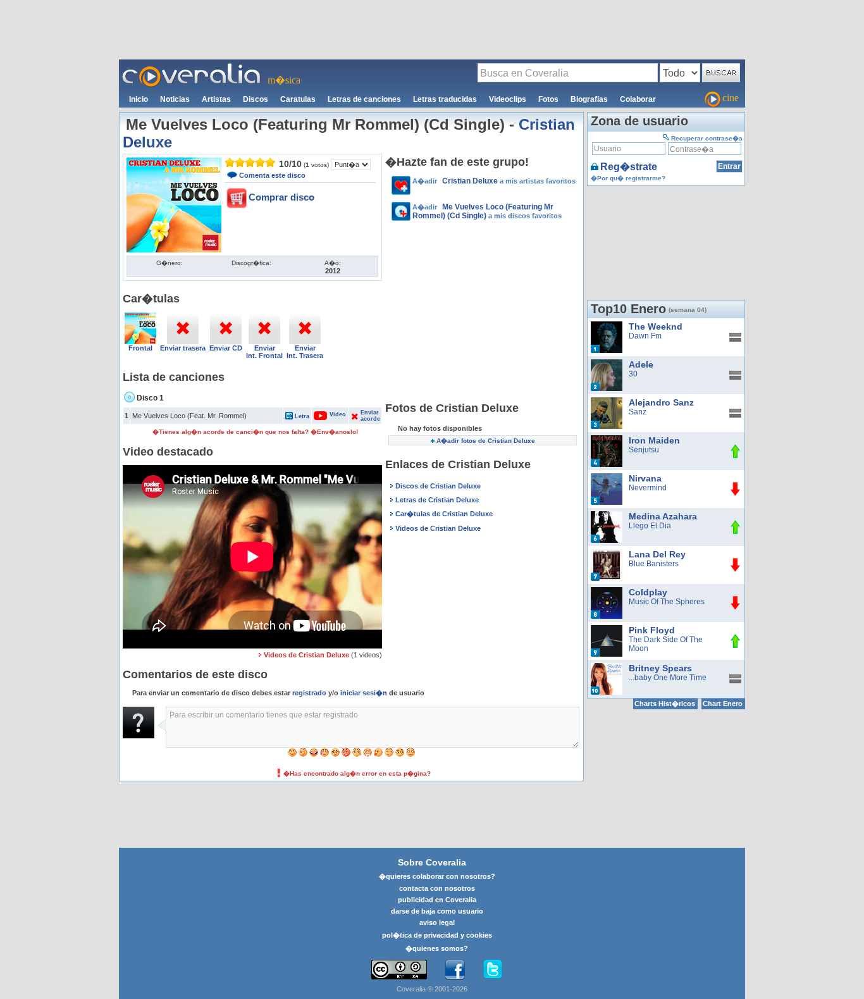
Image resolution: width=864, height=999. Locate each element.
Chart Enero (723, 703)
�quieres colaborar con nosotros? (437, 876)
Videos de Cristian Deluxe (306, 655)
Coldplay (648, 592)
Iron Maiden (654, 440)
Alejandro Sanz (661, 402)
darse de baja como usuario (437, 911)
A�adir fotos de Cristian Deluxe (485, 440)
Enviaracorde (370, 415)
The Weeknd (655, 326)
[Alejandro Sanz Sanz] (606, 401)
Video (331, 414)
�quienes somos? (436, 948)
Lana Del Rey (657, 554)
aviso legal (437, 922)
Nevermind (648, 487)
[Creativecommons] (399, 969)
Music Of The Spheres (667, 601)
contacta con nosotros (437, 888)
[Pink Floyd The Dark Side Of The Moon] (606, 629)
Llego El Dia (650, 525)
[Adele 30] (606, 363)
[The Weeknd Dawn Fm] (606, 325)
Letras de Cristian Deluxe (437, 500)
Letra (302, 416)
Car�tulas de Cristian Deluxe (444, 514)
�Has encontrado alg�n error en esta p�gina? (357, 773)
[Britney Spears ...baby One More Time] (606, 667)
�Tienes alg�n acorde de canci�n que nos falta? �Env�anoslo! (255, 431)
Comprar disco (281, 197)
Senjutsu (644, 449)
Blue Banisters (654, 563)
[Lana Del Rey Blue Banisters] (606, 553)
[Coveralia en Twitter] (493, 970)
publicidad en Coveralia (437, 899)
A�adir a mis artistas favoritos (494, 181)
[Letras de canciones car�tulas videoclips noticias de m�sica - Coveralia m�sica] (191, 67)
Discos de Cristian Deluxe (438, 486)
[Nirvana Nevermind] (606, 477)
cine (730, 97)
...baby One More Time (668, 677)
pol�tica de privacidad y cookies (437, 935)
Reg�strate (628, 166)
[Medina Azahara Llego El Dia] (606, 515)
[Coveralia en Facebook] (455, 970)
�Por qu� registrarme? (628, 178)
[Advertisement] (432, 29)
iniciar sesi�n (363, 693)
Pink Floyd (652, 630)
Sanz (637, 411)
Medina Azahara (663, 516)
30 (633, 373)
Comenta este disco (272, 175)
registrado (309, 693)
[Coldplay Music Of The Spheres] (606, 591)
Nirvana (645, 478)
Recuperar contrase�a (707, 138)
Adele (641, 364)
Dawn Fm (645, 336)
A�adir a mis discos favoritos (487, 211)
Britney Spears (660, 668)
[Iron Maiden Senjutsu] (606, 439)
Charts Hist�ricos (664, 703)
